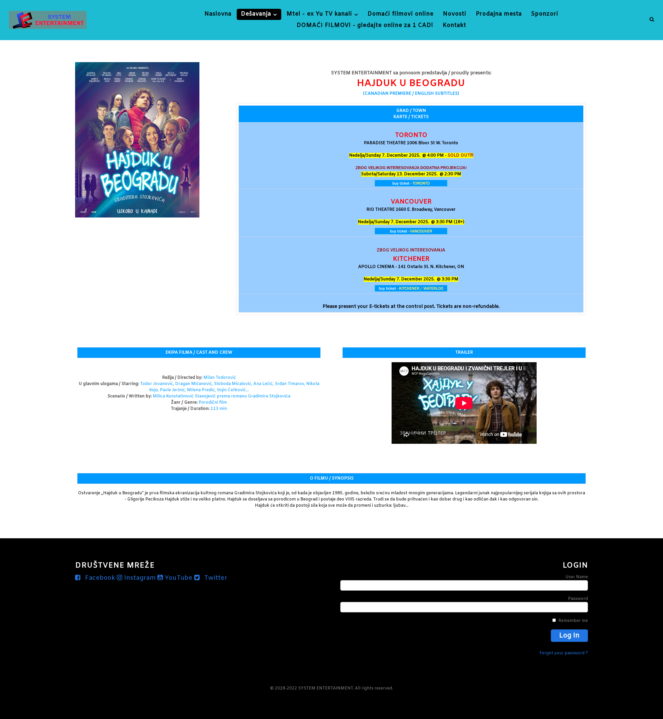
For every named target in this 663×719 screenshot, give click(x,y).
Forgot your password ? (563, 653)
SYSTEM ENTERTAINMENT (325, 688)
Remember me (573, 620)
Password (578, 598)
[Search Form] (652, 20)
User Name (576, 577)
